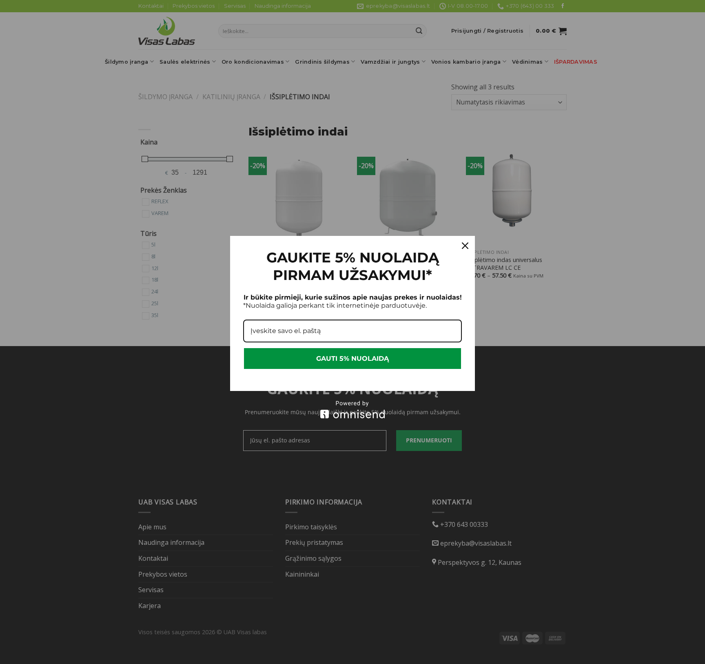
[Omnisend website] (352, 409)
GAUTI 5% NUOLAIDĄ (352, 358)
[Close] (465, 245)
